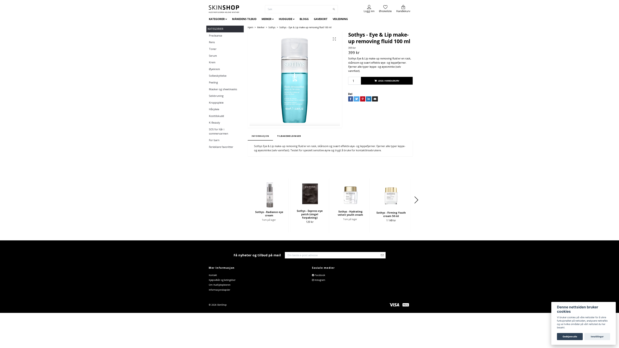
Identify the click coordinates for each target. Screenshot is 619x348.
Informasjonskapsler (219, 289)
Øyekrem (214, 69)
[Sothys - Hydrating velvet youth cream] (350, 193)
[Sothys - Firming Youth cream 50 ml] (391, 194)
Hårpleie (214, 109)
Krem (212, 62)
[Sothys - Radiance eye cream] (269, 194)
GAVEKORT (321, 19)
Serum (213, 56)
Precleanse (215, 35)
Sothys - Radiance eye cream (269, 213)
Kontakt (213, 275)
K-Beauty (214, 122)
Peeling (213, 82)
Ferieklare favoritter (221, 147)
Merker (261, 27)
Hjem (250, 27)
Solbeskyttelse (217, 75)
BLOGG (304, 19)
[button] (416, 199)
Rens (212, 42)
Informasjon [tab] (260, 136)
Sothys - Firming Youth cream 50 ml (391, 214)
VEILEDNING (340, 19)
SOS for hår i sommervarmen (218, 131)
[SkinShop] (223, 9)
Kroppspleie (216, 102)
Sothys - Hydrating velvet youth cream (350, 213)
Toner (212, 49)
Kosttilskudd (216, 116)
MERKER (266, 19)
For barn (214, 140)
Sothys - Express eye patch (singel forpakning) (310, 214)
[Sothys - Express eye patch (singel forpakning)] (310, 193)
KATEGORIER (217, 19)
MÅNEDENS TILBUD (244, 19)
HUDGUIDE (285, 19)
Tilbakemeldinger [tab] (289, 136)
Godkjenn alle (570, 336)
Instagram (319, 279)
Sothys (271, 27)
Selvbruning (216, 96)
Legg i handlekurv (388, 80)
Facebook (319, 275)
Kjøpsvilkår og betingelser (222, 279)
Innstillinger (597, 336)
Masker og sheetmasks (223, 89)
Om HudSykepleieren (220, 284)
